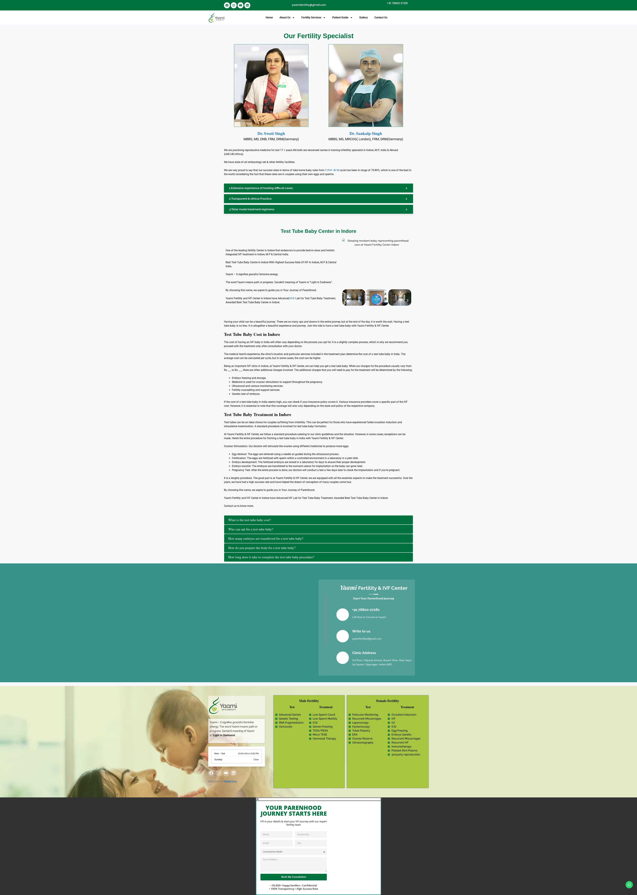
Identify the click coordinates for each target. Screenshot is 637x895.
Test (292, 707)
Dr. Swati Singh (271, 133)
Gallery (363, 17)
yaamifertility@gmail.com (309, 5)
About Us (285, 17)
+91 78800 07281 (397, 3)
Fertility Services (311, 17)
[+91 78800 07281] (411, 3)
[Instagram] (234, 5)
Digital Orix (230, 781)
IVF (329, 170)
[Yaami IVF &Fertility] (216, 17)
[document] (318, 846)
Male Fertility (309, 700)
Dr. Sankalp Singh (366, 133)
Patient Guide (340, 17)
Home (269, 17)
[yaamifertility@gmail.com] (288, 5)
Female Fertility (387, 700)
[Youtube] (241, 5)
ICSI (336, 170)
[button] (346, 300)
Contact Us (380, 17)
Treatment (326, 707)
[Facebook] (227, 5)
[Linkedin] (247, 5)
